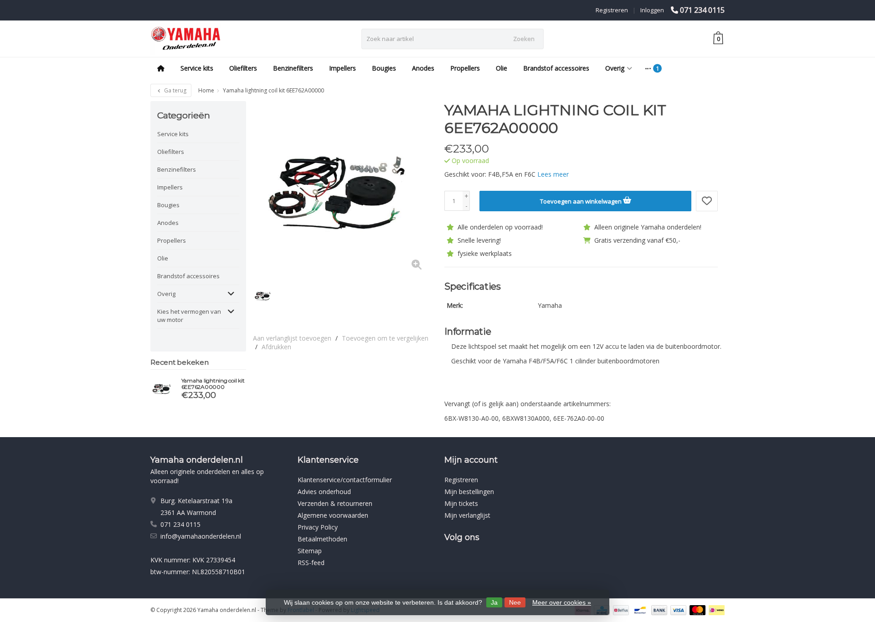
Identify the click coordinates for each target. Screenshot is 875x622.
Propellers (465, 68)
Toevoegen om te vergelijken (385, 338)
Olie (501, 68)
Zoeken (524, 39)
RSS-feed (311, 562)
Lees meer (553, 174)
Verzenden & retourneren (335, 503)
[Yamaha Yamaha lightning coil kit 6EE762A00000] (162, 388)
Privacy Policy (318, 527)
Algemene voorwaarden (333, 515)
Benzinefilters (293, 68)
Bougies (384, 68)
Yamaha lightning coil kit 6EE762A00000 (213, 383)
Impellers (342, 68)
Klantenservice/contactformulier (345, 479)
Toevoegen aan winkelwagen (581, 201)
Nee (515, 602)
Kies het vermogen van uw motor (189, 315)
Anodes (423, 68)
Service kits (196, 68)
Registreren (612, 10)
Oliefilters (243, 68)
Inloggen (652, 10)
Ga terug (174, 90)
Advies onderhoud (324, 491)
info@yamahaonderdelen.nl (200, 536)
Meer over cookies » (561, 602)
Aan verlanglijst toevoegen (292, 338)
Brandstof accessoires (556, 68)
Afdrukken (276, 346)
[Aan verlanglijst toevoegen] (707, 201)
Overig (614, 68)
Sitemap (310, 550)
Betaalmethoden (322, 539)
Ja (494, 602)
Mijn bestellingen (469, 491)
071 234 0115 (702, 10)
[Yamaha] (701, 114)
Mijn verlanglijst (467, 515)
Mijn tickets (461, 503)
